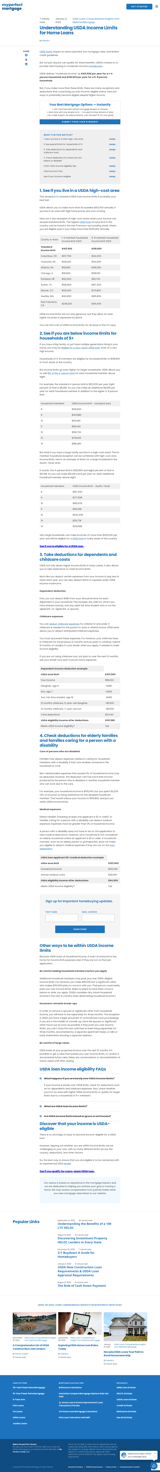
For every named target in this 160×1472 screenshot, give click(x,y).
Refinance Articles (126, 1411)
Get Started (139, 6)
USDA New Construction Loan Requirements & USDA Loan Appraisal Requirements (80, 1271)
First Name (51, 912)
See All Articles (124, 1417)
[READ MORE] (34, 1323)
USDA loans (46, 51)
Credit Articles (124, 1405)
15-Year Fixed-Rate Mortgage (28, 1393)
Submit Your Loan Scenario (80, 121)
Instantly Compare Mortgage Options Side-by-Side (84, 1395)
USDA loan (85, 222)
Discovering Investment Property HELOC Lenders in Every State (82, 1240)
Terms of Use (111, 1467)
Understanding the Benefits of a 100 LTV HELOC (84, 1226)
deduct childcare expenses (64, 623)
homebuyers (95, 66)
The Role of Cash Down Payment (82, 1285)
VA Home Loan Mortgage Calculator (78, 1411)
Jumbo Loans (20, 1423)
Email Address (89, 912)
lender (67, 1163)
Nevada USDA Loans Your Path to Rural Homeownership (123, 1353)
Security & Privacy (75, 1467)
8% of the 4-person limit (61, 373)
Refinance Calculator (70, 1387)
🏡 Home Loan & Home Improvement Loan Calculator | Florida (81, 1404)
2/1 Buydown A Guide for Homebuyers (76, 1255)
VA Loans (17, 1411)
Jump (112, 139)
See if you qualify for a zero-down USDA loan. (67, 1171)
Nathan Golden (21, 1354)
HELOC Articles (124, 1393)
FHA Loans (18, 1405)
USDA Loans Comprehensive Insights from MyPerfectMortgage (40, 1339)
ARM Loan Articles (126, 1387)
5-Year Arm (19, 1399)
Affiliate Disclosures (94, 1467)
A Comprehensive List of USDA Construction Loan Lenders (31, 1347)
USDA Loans (19, 1417)
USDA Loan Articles (127, 1399)
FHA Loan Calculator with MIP (74, 1417)
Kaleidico (46, 40)
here (113, 325)
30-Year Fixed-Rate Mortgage (29, 1387)
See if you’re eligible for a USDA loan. (62, 546)
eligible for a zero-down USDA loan (80, 347)
